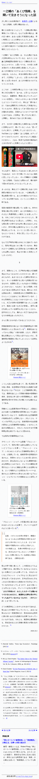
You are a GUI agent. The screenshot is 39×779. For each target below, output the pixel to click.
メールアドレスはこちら (24, 776)
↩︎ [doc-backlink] (7, 646)
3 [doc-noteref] (14, 389)
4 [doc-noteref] (17, 527)
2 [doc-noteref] (12, 341)
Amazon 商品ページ (19, 377)
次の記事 (32, 730)
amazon (13, 654)
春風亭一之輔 (27, 21)
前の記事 (7, 730)
